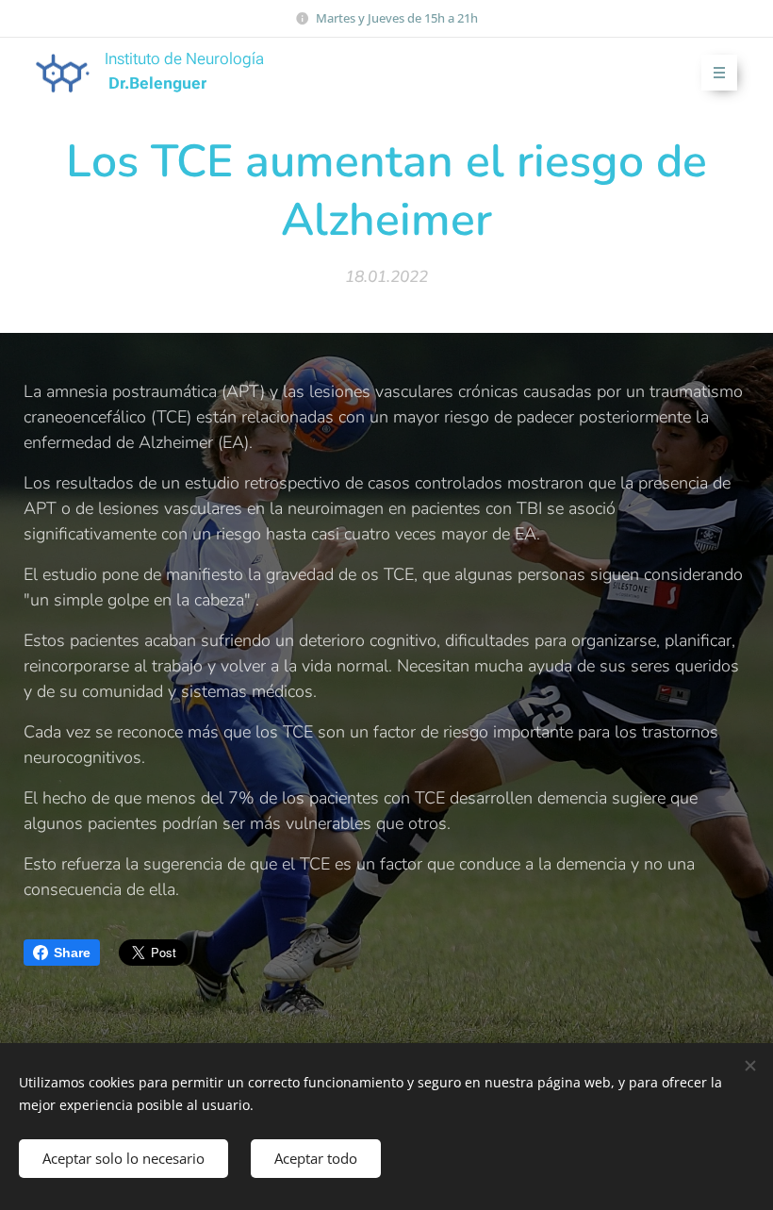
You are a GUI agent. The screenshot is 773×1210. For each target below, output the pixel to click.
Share (72, 952)
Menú (719, 73)
